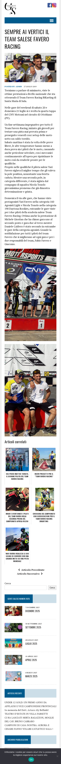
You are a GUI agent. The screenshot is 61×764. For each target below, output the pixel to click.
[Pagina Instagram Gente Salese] (54, 5)
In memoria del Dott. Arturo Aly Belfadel (26, 710)
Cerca (8, 583)
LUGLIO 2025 (31, 643)
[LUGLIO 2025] (13, 646)
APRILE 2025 (31, 660)
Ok (31, 759)
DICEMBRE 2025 (32, 611)
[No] (57, 756)
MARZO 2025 (31, 676)
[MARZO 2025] (13, 679)
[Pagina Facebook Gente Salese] (50, 5)
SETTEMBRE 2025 (33, 627)
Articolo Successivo (28, 573)
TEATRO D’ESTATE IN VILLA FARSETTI (26, 713)
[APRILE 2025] (13, 663)
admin (19, 86)
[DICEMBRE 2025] (13, 614)
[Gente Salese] (10, 12)
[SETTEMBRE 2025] (13, 630)
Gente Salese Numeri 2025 (19, 598)
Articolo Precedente (32, 569)
